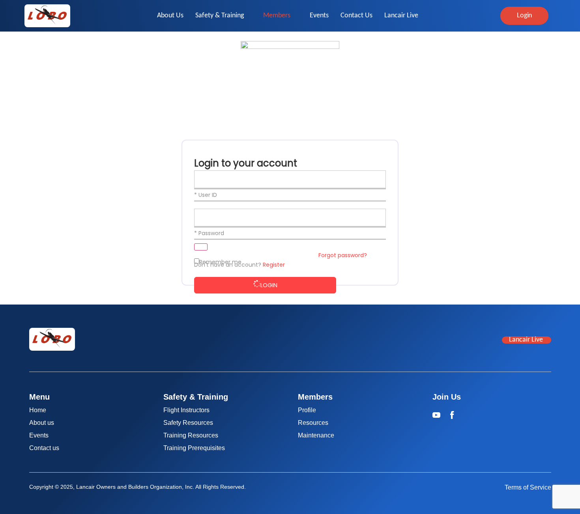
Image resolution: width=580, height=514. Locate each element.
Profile (307, 410)
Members (276, 15)
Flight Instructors (186, 410)
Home (37, 410)
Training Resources (190, 435)
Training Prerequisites (194, 448)
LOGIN (268, 285)
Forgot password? (342, 255)
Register (274, 265)
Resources (313, 422)
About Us (170, 15)
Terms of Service (528, 487)
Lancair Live (401, 15)
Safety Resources (188, 422)
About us (41, 422)
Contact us (44, 448)
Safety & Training (219, 15)
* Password (209, 233)
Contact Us (356, 15)
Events (319, 15)
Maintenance (316, 435)
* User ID (205, 195)
